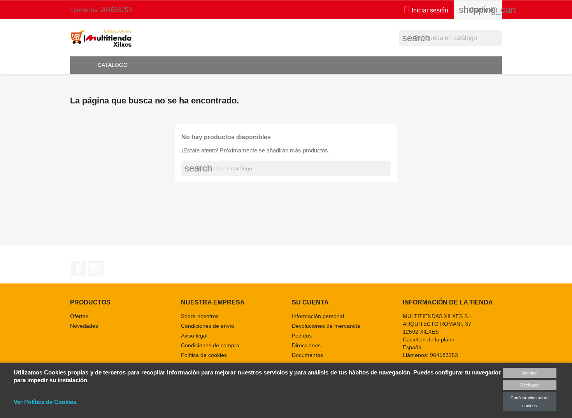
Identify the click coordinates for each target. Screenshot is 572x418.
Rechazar (529, 385)
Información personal (318, 316)
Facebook (78, 268)
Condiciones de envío (207, 326)
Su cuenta (310, 302)
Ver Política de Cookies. (46, 402)
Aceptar (529, 373)
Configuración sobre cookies (530, 401)
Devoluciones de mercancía (326, 326)
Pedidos (302, 335)
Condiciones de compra (210, 345)
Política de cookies (204, 355)
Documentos (307, 355)
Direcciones (306, 345)
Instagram (96, 268)
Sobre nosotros (200, 316)
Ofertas (79, 316)
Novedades (84, 326)
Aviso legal (194, 335)
